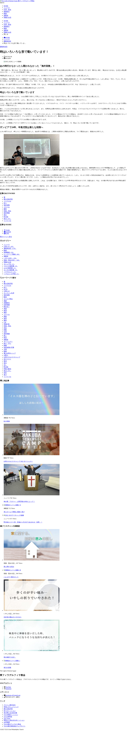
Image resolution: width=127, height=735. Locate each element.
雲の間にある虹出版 (10, 713)
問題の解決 (7, 369)
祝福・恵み (7, 211)
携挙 (5, 312)
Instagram (8, 688)
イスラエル (7, 201)
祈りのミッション (10, 711)
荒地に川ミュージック (11, 707)
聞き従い (7, 306)
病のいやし (7, 219)
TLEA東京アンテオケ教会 (12, 724)
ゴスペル (7, 207)
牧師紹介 (7, 11)
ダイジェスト (8, 341)
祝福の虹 (7, 324)
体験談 (6, 15)
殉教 (5, 330)
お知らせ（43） (9, 246)
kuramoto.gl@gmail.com (13, 695)
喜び (5, 374)
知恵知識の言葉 (9, 347)
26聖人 (6, 355)
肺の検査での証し (10, 657)
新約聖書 (7, 213)
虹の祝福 (7, 421)
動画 (5, 13)
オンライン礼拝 (9, 293)
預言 (5, 373)
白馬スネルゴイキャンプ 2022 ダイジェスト (18, 461)
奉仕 (5, 215)
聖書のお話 (7, 17)
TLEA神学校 (8, 716)
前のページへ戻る (6, 236)
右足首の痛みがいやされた (13, 617)
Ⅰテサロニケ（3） (10, 272)
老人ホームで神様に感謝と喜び (14, 512)
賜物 (5, 345)
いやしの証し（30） (10, 258)
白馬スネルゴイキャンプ (12, 357)
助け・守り (7, 343)
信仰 (5, 332)
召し (5, 365)
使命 (5, 328)
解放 (5, 297)
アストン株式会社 (10, 705)
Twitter (8, 230)
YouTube (8, 687)
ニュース (7, 7)
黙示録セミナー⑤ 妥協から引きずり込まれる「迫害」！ (23, 522)
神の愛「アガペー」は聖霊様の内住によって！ (19, 501)
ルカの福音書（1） (10, 268)
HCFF (6, 289)
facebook (8, 232)
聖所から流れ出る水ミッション (14, 720)
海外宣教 (7, 205)
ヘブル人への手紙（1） (11, 274)
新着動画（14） (9, 252)
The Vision (7, 718)
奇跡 (5, 308)
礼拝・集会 (7, 9)
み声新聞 (7, 722)
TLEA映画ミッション (11, 714)
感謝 (5, 301)
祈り (5, 203)
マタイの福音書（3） (11, 266)
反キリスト (7, 359)
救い (5, 335)
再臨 (5, 316)
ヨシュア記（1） (9, 264)
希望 (5, 310)
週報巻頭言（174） (10, 248)
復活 (5, 361)
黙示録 (6, 217)
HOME (6, 6)
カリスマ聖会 (8, 299)
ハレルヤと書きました (11, 577)
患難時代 (7, 303)
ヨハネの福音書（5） (11, 270)
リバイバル (7, 220)
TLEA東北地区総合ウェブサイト (14, 726)
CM (5, 322)
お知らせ (7, 291)
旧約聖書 (7, 305)
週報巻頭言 (7, 41)
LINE (7, 233)
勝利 (5, 209)
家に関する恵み (9, 566)
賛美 (5, 318)
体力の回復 (7, 667)
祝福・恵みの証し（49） (12, 260)
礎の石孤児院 (8, 199)
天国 (5, 349)
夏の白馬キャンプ (10, 353)
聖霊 (5, 337)
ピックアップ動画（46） (12, 254)
